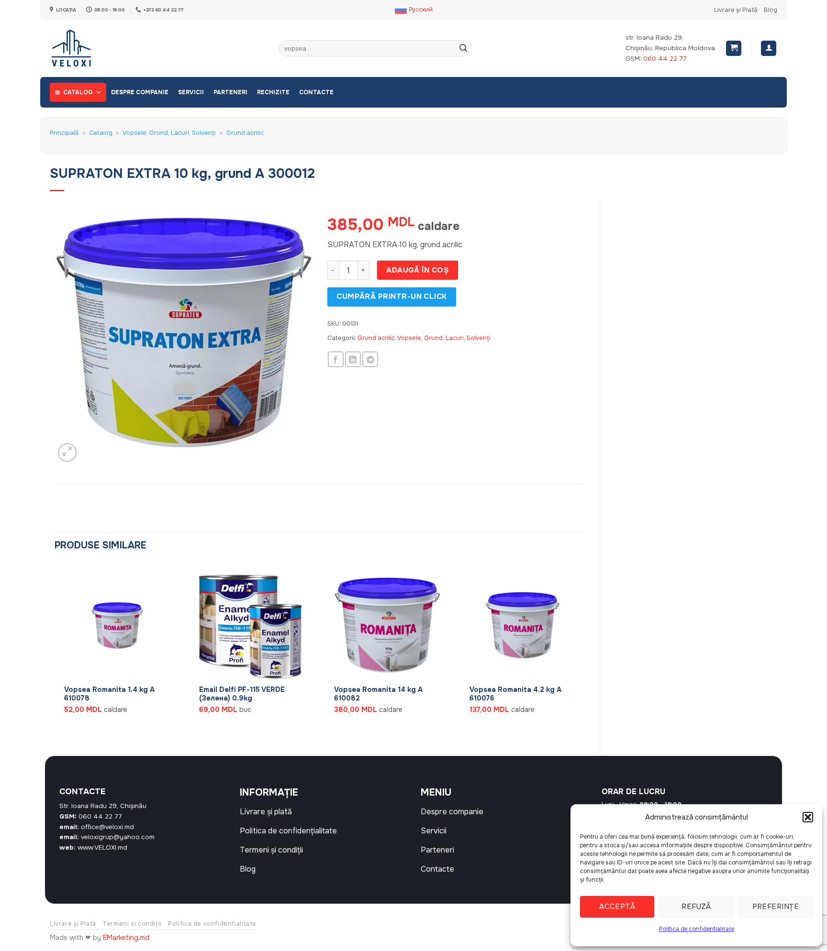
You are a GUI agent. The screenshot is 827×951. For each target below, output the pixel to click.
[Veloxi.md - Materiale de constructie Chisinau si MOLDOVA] (81, 48)
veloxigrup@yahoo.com (118, 837)
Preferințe (775, 906)
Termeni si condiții (132, 924)
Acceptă (617, 906)
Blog (770, 10)
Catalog (78, 92)
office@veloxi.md (107, 827)
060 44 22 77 (665, 59)
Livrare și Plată (735, 10)
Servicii (191, 92)
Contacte (316, 92)
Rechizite (273, 92)
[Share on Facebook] (336, 359)
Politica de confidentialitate (696, 929)
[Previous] (55, 651)
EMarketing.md (126, 937)
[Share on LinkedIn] (353, 359)
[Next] (585, 651)
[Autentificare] (768, 48)
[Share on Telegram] (370, 359)
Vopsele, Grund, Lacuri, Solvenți (169, 133)
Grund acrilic (245, 133)
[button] (808, 817)
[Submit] (463, 48)
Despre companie (139, 92)
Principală (64, 133)
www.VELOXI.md (102, 847)
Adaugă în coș (417, 270)
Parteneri (230, 92)
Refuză (696, 906)
